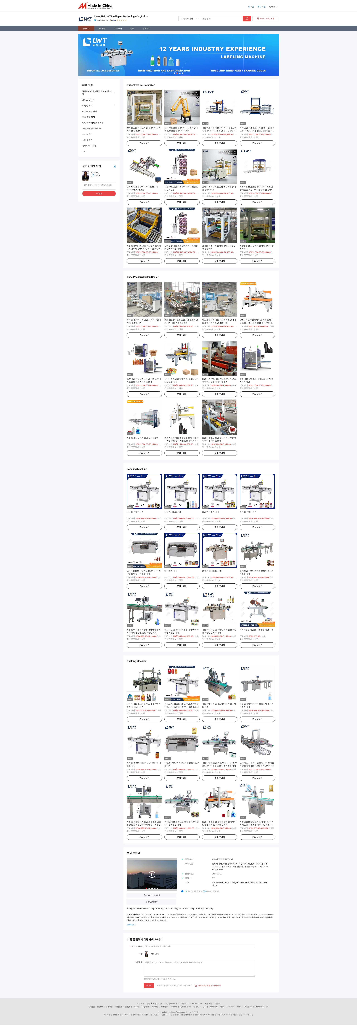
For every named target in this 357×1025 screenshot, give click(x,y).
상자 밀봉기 (87, 140)
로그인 (251, 6)
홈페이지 (86, 28)
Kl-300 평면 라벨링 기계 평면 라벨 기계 (256, 629)
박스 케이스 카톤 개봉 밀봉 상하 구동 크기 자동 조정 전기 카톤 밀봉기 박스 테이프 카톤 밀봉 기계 (181, 440)
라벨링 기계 (87, 105)
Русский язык (185, 1007)
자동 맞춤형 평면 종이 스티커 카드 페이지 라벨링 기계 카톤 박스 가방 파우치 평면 (257, 824)
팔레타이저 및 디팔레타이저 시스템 (96, 92)
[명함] (115, 166)
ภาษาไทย (230, 1007)
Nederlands (213, 1007)
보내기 (149, 985)
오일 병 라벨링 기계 (210, 511)
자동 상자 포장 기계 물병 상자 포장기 (143, 437)
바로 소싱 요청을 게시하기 (208, 985)
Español (146, 1007)
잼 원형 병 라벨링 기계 (211, 570)
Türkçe (239, 1007)
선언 (148, 1003)
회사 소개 (118, 28)
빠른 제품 (208, 1003)
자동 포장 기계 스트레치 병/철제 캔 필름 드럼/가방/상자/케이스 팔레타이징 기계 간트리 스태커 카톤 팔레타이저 (257, 130)
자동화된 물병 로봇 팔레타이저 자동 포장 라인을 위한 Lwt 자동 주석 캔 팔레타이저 (256, 189)
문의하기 (146, 28)
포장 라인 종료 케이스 (91, 128)
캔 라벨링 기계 (170, 570)
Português (164, 1007)
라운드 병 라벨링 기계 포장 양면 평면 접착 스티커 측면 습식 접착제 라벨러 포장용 (181, 706)
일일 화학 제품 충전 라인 (92, 122)
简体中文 (109, 1007)
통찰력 (217, 1003)
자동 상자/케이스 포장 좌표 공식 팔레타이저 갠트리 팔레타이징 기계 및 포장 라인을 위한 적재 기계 (144, 248)
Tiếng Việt (248, 1007)
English (100, 1007)
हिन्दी (222, 1007)
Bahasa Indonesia (262, 1007)
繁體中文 (118, 1007)
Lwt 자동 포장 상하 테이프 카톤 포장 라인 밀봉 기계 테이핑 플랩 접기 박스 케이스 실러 (257, 322)
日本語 (127, 1007)
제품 (103, 28)
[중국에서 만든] (96, 5)
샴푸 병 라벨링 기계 (172, 511)
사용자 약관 (157, 1003)
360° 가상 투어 (153, 895)
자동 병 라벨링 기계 (248, 511)
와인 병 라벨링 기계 (135, 511)
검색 (132, 28)
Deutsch (155, 1007)
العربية (203, 1007)
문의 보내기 (144, 143)
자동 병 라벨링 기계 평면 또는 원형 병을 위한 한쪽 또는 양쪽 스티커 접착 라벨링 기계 (144, 824)
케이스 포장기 (88, 99)
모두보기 (131, 924)
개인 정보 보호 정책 (172, 1003)
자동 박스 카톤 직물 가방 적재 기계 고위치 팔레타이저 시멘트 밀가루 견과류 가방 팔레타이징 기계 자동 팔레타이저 (219, 130)
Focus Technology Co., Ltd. (181, 1012)
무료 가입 (261, 6)
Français (136, 1007)
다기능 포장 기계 (89, 111)
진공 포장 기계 (88, 117)
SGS (205, 891)
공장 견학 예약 (152, 901)
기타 (84, 151)
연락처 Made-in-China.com (192, 1003)
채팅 (96, 175)
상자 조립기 (87, 134)
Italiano (174, 1007)
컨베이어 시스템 (89, 145)
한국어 (195, 1007)
